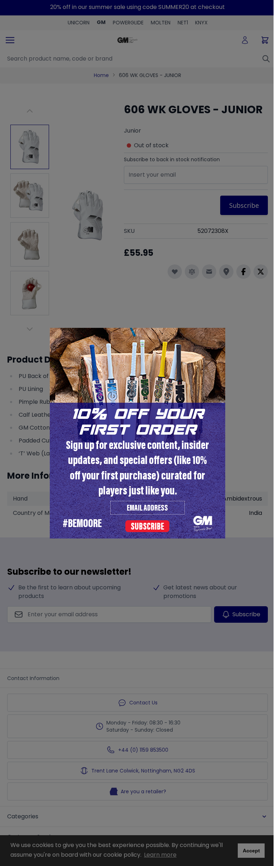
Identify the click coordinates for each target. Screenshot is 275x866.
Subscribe (147, 527)
